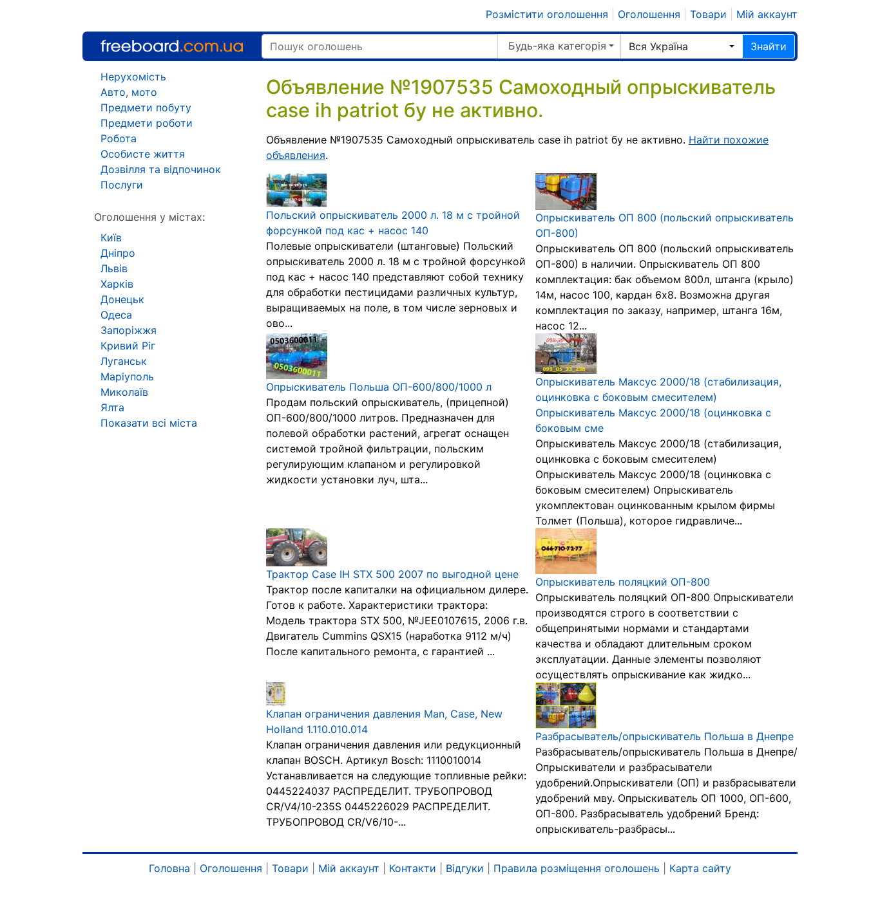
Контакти (412, 868)
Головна (169, 868)
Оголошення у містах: (149, 216)
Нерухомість (133, 76)
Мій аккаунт (767, 14)
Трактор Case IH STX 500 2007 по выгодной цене (392, 574)
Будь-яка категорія (557, 45)
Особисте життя (142, 153)
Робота (118, 138)
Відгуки (465, 868)
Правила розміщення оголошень (576, 868)
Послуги (121, 184)
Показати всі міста (148, 422)
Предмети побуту (145, 107)
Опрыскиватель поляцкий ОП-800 (622, 581)
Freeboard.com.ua (171, 46)
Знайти (769, 46)
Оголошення (649, 14)
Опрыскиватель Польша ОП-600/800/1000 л (379, 386)
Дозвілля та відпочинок (160, 169)
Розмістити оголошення (547, 14)
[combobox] (681, 46)
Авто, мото (128, 92)
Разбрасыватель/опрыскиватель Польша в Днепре (664, 736)
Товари (708, 14)
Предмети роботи (146, 122)
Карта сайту (700, 868)
